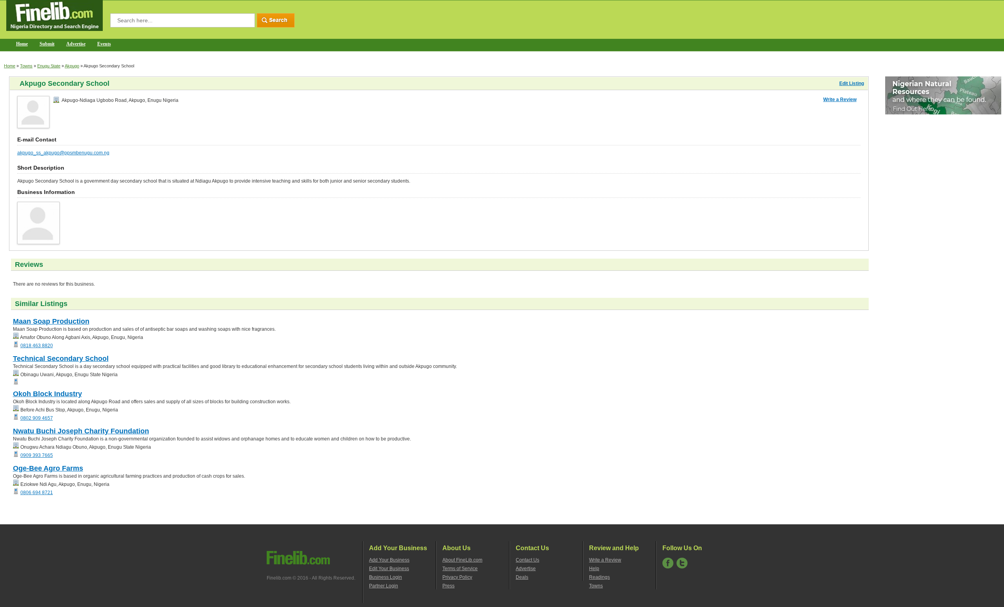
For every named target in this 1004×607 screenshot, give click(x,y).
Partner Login (383, 586)
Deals (522, 577)
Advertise (75, 44)
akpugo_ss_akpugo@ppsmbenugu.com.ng (63, 153)
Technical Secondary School (61, 358)
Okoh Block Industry (47, 394)
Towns (26, 65)
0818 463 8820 (36, 345)
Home (22, 44)
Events (104, 44)
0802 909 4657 (36, 418)
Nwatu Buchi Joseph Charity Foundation (81, 431)
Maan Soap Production (51, 321)
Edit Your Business (389, 568)
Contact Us (527, 560)
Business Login (385, 577)
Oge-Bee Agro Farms (48, 468)
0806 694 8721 (36, 492)
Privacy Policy (457, 577)
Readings (599, 577)
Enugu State (48, 65)
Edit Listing (851, 83)
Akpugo (72, 65)
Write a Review (840, 99)
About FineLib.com (462, 560)
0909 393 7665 (36, 455)
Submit (47, 44)
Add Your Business (389, 560)
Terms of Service (460, 568)
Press (448, 586)
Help (594, 568)
